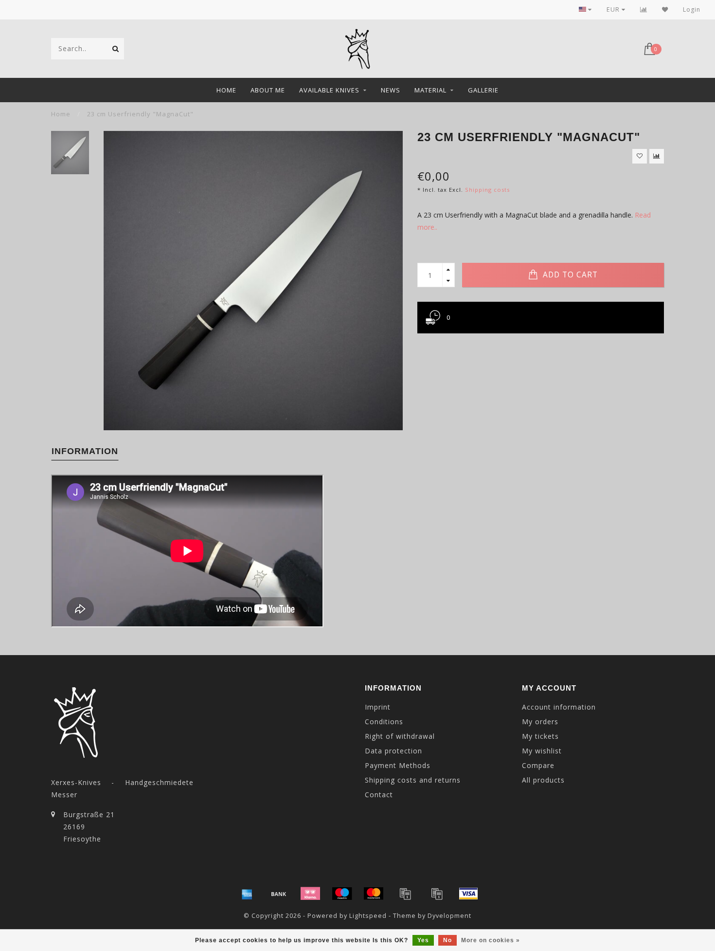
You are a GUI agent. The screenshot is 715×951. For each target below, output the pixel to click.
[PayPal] (405, 893)
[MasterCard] (373, 893)
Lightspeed (368, 916)
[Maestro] (342, 893)
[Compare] (643, 9)
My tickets (540, 736)
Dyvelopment (449, 916)
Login (691, 9)
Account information (559, 707)
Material (430, 90)
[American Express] (247, 893)
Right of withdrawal (400, 736)
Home (226, 90)
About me (267, 90)
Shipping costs (487, 189)
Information (85, 451)
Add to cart (569, 275)
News (390, 90)
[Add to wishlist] (639, 156)
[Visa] (468, 893)
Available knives (329, 90)
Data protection (393, 750)
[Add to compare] (656, 156)
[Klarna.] (310, 893)
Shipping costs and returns (413, 780)
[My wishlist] (665, 9)
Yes (423, 940)
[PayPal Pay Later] (437, 893)
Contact (379, 794)
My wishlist (542, 750)
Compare (538, 765)
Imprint (378, 707)
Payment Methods (397, 765)
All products (543, 780)
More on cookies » (490, 940)
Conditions (384, 721)
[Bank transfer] (279, 893)
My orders (540, 721)
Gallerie (483, 90)
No (447, 940)
